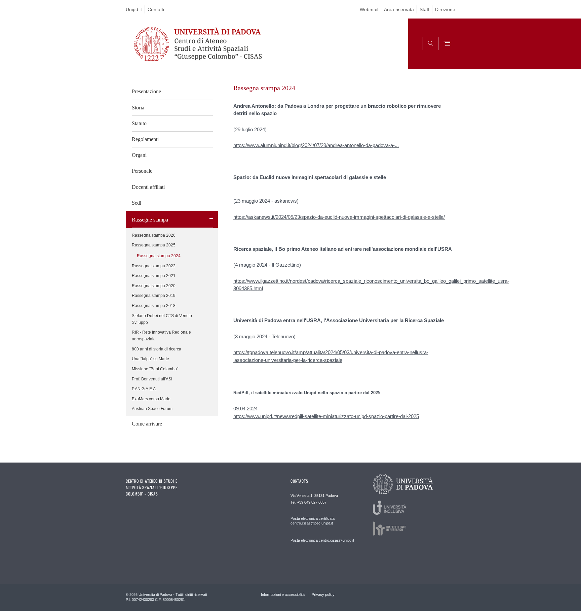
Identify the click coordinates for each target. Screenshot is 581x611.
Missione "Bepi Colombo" (155, 369)
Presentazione (146, 91)
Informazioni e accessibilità (283, 594)
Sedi (136, 203)
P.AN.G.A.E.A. (144, 388)
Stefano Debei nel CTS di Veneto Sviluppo (162, 319)
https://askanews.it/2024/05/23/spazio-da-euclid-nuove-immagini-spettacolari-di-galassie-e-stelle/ (339, 217)
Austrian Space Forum (152, 408)
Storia (138, 107)
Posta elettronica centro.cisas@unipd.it (322, 540)
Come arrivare (147, 424)
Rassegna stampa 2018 (154, 305)
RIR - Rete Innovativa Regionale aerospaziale (161, 335)
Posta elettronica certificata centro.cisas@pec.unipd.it (312, 520)
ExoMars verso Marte (151, 399)
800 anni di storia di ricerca (156, 349)
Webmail (369, 9)
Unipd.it (134, 9)
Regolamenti (145, 139)
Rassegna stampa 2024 (159, 255)
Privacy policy (323, 594)
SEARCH (443, 52)
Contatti (156, 9)
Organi (139, 155)
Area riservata (399, 9)
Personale (142, 171)
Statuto (139, 123)
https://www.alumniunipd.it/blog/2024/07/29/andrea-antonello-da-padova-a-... (316, 145)
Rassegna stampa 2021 (154, 275)
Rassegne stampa (150, 220)
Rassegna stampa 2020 (154, 285)
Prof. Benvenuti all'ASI (152, 379)
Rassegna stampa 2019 (154, 295)
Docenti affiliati (148, 187)
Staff (424, 9)
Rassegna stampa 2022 (154, 266)
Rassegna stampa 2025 (154, 245)
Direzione (445, 9)
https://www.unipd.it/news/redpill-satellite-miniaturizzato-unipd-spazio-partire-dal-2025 (326, 416)
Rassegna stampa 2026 (154, 235)
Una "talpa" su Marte (150, 359)
